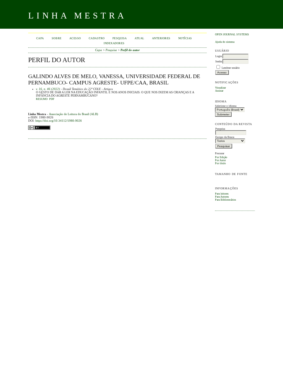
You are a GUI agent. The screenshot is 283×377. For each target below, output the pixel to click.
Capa (40, 38)
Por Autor (220, 160)
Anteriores (161, 38)
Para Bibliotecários (225, 199)
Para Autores (222, 196)
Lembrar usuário (231, 67)
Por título (220, 163)
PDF (51, 99)
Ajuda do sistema (224, 41)
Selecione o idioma (225, 105)
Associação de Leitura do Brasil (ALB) (73, 114)
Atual (139, 38)
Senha (218, 61)
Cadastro (97, 38)
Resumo (42, 99)
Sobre (57, 38)
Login (218, 56)
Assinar (219, 90)
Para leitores (222, 193)
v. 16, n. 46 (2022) (48, 89)
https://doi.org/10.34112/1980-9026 (58, 120)
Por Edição (221, 157)
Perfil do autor (130, 50)
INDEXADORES (114, 43)
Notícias (185, 38)
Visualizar (220, 87)
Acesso (75, 38)
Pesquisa (119, 38)
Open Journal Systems (232, 34)
